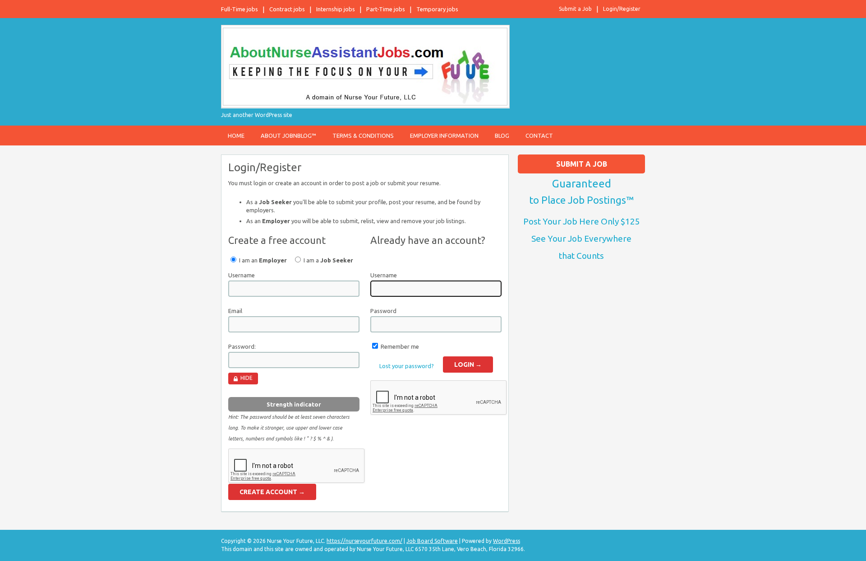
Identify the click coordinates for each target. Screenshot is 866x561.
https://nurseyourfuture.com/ (364, 541)
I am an (262, 260)
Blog (502, 135)
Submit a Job (575, 9)
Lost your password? (406, 366)
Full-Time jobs (239, 9)
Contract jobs (287, 9)
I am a (327, 260)
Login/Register (621, 9)
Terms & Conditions (363, 135)
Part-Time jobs (385, 9)
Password (383, 311)
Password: (242, 346)
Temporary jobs (437, 9)
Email (235, 311)
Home (236, 135)
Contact (539, 135)
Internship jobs (335, 9)
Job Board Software (432, 541)
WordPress (506, 541)
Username (241, 275)
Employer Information (444, 135)
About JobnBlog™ (288, 135)
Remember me (400, 346)
